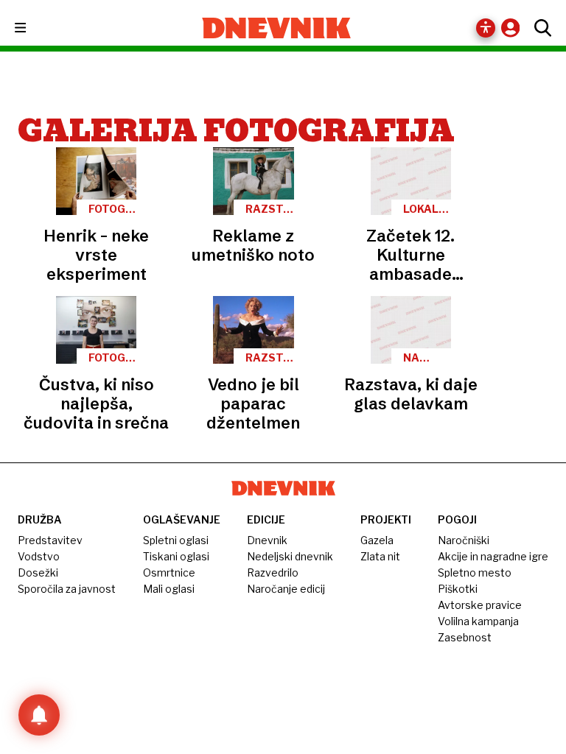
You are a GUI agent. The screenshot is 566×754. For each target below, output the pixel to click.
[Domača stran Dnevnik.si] (276, 28)
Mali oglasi (169, 588)
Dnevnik (267, 540)
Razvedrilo (272, 572)
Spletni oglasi (176, 540)
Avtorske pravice (480, 605)
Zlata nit (380, 556)
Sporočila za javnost (67, 588)
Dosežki (38, 572)
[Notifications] (39, 715)
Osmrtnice (169, 572)
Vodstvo (39, 556)
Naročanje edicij (286, 588)
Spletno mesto (474, 572)
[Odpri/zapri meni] (33, 28)
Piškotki (458, 588)
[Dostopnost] (485, 28)
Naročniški (463, 540)
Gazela (377, 540)
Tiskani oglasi (176, 556)
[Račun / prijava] (514, 27)
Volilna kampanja (478, 621)
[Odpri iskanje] (539, 28)
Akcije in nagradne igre (493, 556)
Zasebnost (465, 637)
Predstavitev (50, 540)
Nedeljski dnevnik (290, 556)
